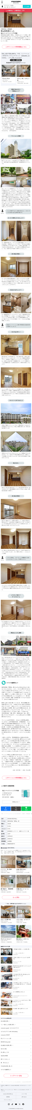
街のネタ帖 (4, 1048)
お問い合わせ (24, 1096)
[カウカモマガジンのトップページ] (16, 2)
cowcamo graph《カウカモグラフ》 (10, 1028)
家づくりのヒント (5, 1059)
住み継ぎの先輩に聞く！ (7, 1045)
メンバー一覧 (24, 1093)
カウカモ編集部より (6, 1069)
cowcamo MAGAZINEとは (8, 1093)
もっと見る (16, 897)
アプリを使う (27, 6)
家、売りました (5, 1062)
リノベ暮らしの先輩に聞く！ (8, 1024)
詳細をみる (15, 802)
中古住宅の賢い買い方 (6, 1066)
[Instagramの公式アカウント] (8, 1104)
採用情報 (8, 1096)
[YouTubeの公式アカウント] (16, 1104)
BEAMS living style (5, 1042)
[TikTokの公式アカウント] (12, 1104)
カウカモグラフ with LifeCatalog (9, 1031)
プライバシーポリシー (8, 1099)
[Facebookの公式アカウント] (23, 1104)
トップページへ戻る (16, 1075)
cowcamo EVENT (5, 1035)
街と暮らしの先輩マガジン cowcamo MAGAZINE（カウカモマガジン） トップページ (16, 1086)
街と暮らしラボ (5, 1052)
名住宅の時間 (4, 1055)
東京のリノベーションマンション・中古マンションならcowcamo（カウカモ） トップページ (16, 1090)
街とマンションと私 (6, 1038)
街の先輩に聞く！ (5, 1021)
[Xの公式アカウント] (19, 1104)
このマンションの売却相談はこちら (16, 47)
